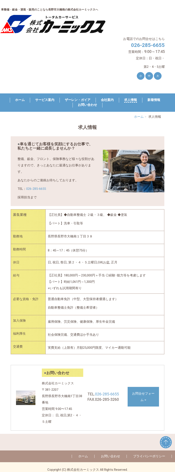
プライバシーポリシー (149, 456)
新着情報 (153, 100)
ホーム (20, 100)
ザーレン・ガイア (77, 100)
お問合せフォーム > (143, 397)
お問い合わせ (87, 105)
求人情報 (130, 100)
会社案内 (107, 100)
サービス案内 (44, 100)
